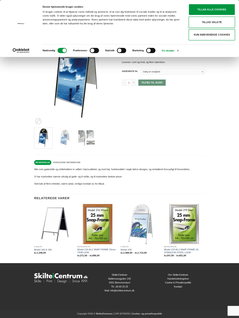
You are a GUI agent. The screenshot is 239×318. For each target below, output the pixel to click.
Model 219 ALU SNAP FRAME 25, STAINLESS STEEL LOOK (181, 251)
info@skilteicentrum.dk (122, 290)
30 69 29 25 (122, 286)
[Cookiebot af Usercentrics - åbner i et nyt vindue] (21, 50)
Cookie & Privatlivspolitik (178, 282)
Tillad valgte (212, 22)
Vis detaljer (168, 50)
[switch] (94, 50)
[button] (38, 121)
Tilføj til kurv (152, 82)
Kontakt (178, 286)
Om (178, 274)
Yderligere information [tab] (66, 162)
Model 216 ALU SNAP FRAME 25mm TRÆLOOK (96, 251)
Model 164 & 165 (43, 250)
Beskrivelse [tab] (43, 162)
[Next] (111, 76)
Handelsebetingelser (178, 278)
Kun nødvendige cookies (212, 34)
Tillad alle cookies (211, 9)
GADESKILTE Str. (130, 71)
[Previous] (40, 76)
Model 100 (126, 250)
